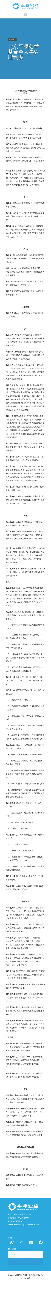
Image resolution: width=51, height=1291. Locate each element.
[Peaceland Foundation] (12, 1242)
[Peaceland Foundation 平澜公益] (31, 1242)
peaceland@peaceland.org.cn (26, 1225)
